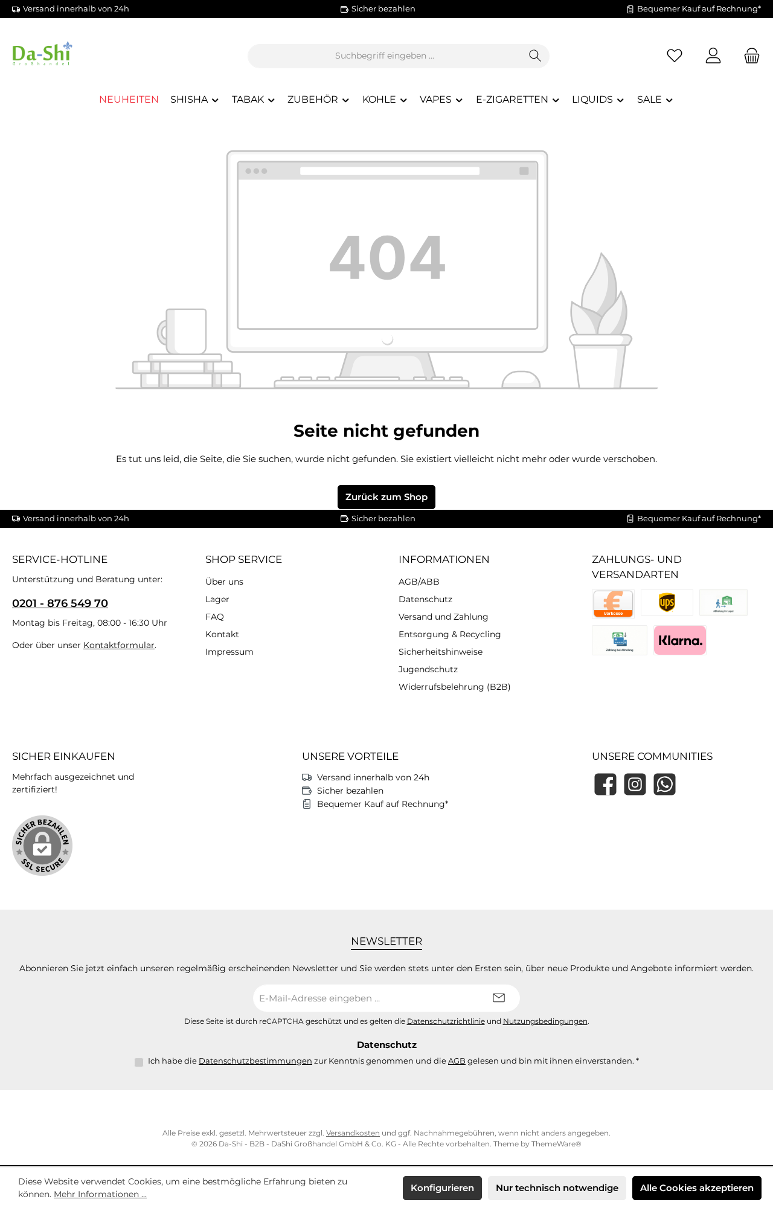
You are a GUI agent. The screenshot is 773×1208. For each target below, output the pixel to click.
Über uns (224, 581)
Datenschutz (425, 599)
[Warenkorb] (748, 55)
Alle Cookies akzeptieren (697, 1188)
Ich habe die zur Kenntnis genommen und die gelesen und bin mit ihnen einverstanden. (393, 1060)
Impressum (229, 651)
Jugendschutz (428, 669)
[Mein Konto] (713, 55)
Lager (217, 599)
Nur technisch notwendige (557, 1188)
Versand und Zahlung (444, 616)
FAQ (214, 616)
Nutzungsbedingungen (545, 1021)
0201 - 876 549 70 (60, 603)
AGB (457, 1060)
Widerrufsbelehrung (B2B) (455, 686)
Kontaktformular (119, 645)
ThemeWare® (556, 1143)
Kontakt (222, 634)
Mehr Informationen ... (100, 1194)
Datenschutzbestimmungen (255, 1060)
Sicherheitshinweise (441, 651)
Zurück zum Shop (386, 497)
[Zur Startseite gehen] (78, 55)
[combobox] (385, 56)
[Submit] (499, 998)
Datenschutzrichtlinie (446, 1021)
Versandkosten (353, 1132)
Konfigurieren (442, 1188)
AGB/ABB (419, 581)
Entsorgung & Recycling (450, 634)
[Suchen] (535, 56)
